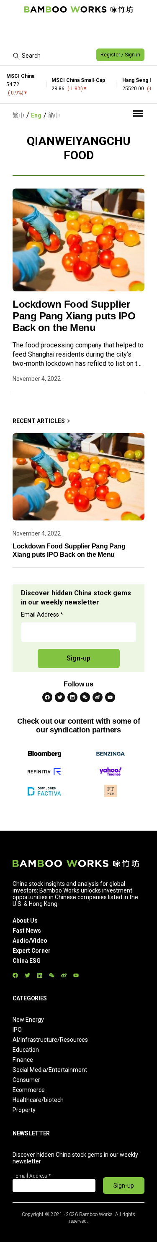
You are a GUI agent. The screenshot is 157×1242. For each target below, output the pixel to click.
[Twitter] (60, 697)
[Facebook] (47, 697)
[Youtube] (110, 697)
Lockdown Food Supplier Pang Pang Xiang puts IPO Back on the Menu (74, 315)
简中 (54, 115)
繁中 (18, 115)
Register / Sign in (120, 55)
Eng (36, 115)
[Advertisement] (78, 31)
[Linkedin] (72, 697)
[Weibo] (98, 697)
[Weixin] (85, 697)
